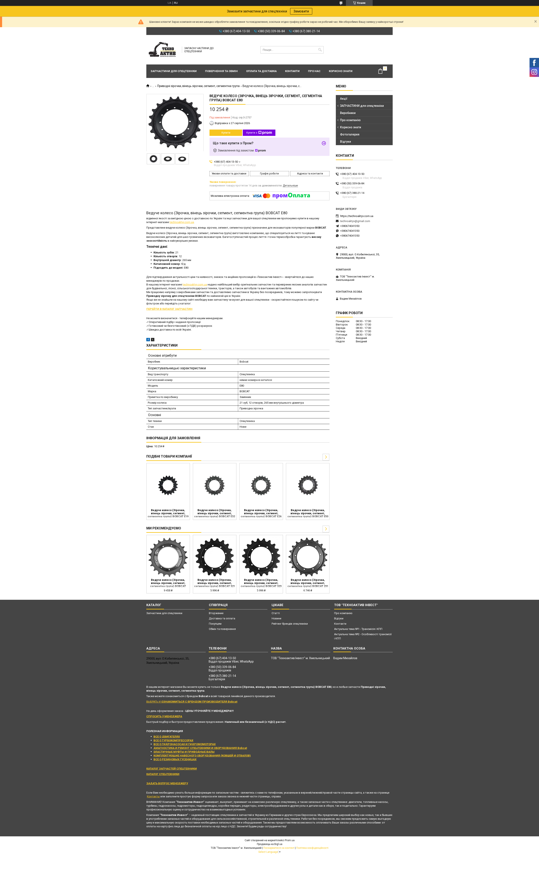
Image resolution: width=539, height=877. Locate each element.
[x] (152, 340)
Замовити (301, 11)
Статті (276, 613)
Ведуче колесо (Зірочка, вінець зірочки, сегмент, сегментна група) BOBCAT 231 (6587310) (307, 583)
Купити (225, 132)
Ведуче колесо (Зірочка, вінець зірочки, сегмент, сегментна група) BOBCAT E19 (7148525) (168, 514)
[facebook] (148, 340)
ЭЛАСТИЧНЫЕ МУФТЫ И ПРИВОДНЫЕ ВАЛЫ (184, 751)
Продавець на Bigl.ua (269, 844)
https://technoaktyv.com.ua (356, 216)
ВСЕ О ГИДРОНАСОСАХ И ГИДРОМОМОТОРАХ (184, 744)
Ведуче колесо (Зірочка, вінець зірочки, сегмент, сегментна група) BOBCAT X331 (168, 583)
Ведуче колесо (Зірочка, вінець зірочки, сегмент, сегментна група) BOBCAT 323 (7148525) (261, 583)
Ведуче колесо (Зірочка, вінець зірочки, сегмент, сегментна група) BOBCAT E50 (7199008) (307, 514)
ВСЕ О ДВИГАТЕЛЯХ (166, 736)
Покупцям (215, 623)
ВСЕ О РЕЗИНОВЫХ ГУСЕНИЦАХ (174, 759)
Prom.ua (290, 840)
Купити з (251, 132)
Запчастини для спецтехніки (174, 71)
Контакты (153, 796)
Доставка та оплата (222, 618)
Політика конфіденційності (312, 847)
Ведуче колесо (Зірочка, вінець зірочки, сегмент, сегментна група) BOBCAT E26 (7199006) (261, 514)
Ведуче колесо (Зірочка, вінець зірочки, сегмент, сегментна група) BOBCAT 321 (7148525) (214, 583)
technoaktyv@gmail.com (355, 221)
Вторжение (216, 613)
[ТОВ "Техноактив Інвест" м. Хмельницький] (162, 49)
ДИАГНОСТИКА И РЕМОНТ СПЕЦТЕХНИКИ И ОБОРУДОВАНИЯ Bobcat (200, 748)
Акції (343, 98)
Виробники (348, 113)
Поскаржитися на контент (278, 847)
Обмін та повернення (222, 629)
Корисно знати (340, 71)
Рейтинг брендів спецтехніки (290, 623)
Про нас (314, 71)
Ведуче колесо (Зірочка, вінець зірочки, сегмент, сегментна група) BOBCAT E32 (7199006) (214, 514)
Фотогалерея (349, 134)
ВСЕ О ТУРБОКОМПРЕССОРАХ (173, 740)
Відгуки (345, 141)
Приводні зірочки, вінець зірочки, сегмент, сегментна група (198, 86)
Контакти (292, 71)
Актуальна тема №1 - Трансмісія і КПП (358, 629)
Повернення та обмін (221, 71)
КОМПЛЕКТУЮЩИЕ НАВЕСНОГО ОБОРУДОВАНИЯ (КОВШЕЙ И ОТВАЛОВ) (202, 755)
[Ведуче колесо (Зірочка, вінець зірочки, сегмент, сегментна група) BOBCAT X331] (168, 557)
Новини (276, 618)
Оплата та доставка (261, 71)
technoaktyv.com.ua (182, 222)
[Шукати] (320, 50)
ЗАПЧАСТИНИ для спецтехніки (362, 105)
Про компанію (350, 120)
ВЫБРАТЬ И (191, 701)
